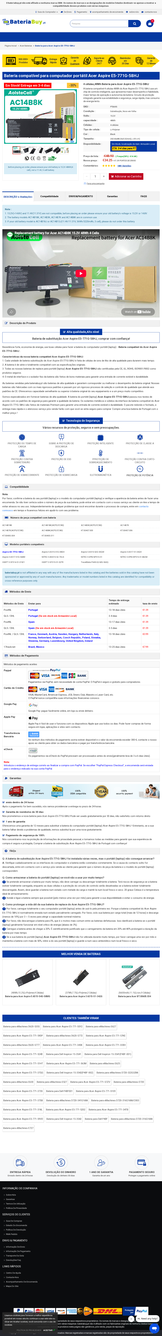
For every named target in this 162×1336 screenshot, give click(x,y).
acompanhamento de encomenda (107, 12)
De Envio (68, 12)
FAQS (144, 196)
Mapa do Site (12, 1286)
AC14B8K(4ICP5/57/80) (52, 530)
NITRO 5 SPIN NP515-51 (91, 557)
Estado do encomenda (16, 1225)
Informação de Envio (15, 1247)
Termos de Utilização (15, 1204)
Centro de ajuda (13, 1273)
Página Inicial (11, 46)
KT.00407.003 (87, 530)
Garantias (112, 196)
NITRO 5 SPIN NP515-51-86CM (133, 557)
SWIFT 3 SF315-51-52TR (52, 562)
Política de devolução (16, 1230)
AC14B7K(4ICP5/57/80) (12, 530)
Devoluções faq (13, 1260)
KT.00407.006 (126, 530)
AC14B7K (124, 525)
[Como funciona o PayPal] (135, 1311)
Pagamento (82, 12)
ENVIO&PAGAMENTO (81, 196)
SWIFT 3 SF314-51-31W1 (13, 562)
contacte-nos (151, 12)
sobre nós (134, 12)
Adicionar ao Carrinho (128, 176)
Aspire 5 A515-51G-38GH (53, 552)
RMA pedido (11, 1234)
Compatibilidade (49, 196)
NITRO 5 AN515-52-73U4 (53, 557)
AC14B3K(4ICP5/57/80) (91, 525)
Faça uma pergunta (95, 183)
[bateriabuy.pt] (24, 25)
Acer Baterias (26, 46)
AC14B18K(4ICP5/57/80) (53, 525)
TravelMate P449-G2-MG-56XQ (94, 562)
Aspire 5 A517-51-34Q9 (130, 552)
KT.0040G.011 (48, 535)
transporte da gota (15, 1255)
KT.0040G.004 (8, 535)
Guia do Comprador (47, 12)
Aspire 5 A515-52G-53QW (92, 552)
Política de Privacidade (16, 1208)
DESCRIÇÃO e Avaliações (18, 196)
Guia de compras (14, 1221)
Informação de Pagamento (18, 1251)
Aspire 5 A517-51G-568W (13, 557)
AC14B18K (7, 525)
